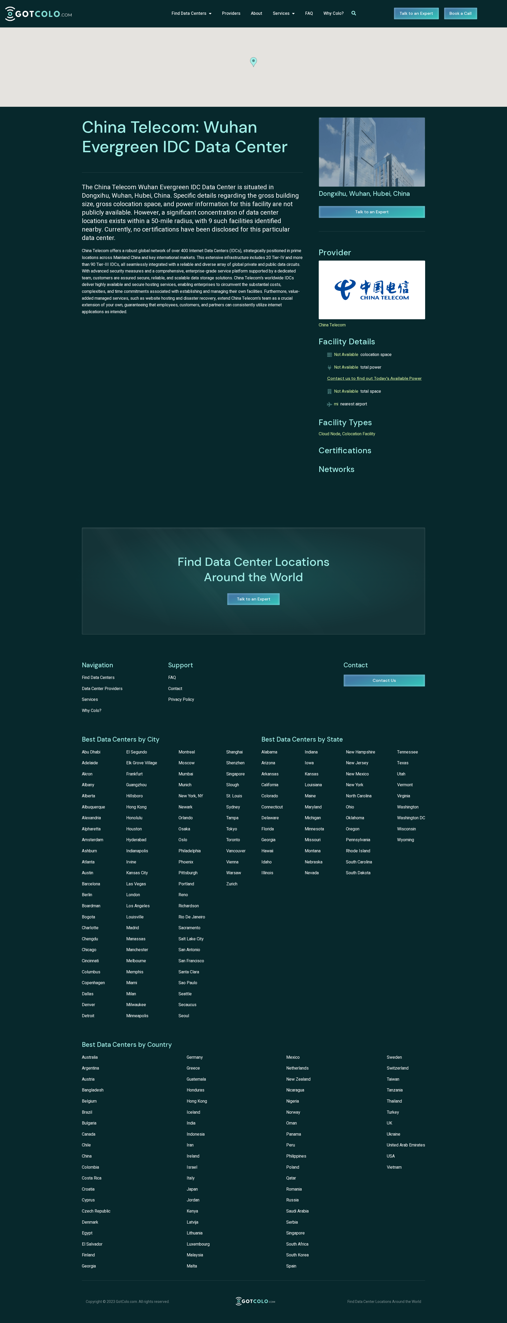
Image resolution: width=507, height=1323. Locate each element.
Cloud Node (329, 434)
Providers (231, 13)
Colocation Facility (358, 434)
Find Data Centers (189, 13)
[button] (253, 62)
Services (281, 13)
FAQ (309, 13)
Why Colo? (333, 13)
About (256, 13)
